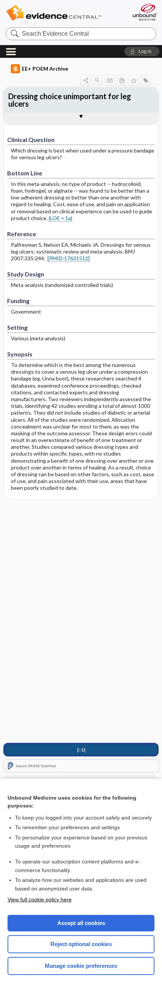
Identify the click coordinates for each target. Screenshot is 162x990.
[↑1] (81, 750)
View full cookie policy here (40, 899)
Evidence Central (65, 13)
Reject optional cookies (81, 944)
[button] (141, 51)
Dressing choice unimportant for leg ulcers (69, 100)
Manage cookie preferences (81, 966)
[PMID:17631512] (68, 258)
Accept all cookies (81, 923)
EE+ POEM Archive (45, 68)
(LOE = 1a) (60, 218)
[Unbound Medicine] (144, 12)
